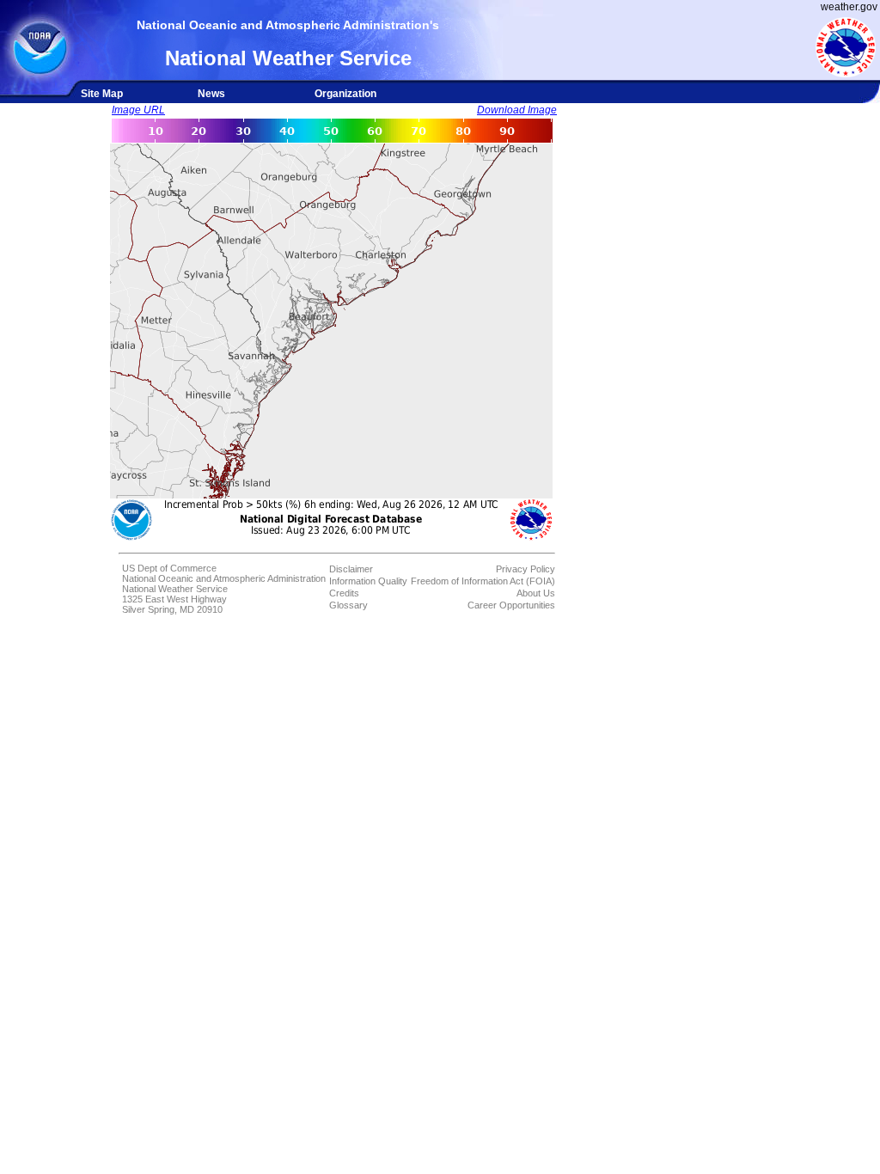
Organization (345, 94)
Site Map (102, 94)
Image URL (138, 110)
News (211, 94)
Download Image (517, 110)
